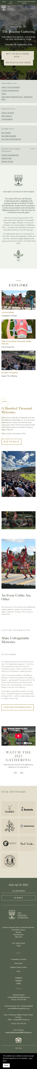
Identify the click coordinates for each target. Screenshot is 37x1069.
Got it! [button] (6, 1065)
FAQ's (4, 94)
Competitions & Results (18, 959)
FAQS (19, 946)
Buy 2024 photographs (11, 139)
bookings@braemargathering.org (18, 997)
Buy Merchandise (9, 136)
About (4, 1)
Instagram (18, 980)
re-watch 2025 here (18, 62)
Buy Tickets (10, 2)
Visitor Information (10, 90)
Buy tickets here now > (17, 55)
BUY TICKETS (11, 442)
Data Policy (18, 1048)
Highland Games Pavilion (22, 2)
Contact (33, 1)
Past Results (7, 116)
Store (18, 971)
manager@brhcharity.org (21, 1019)
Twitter (18, 983)
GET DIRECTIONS (18, 943)
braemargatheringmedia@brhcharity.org (18, 1032)
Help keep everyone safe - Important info (17, 98)
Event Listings (8, 113)
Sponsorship (7, 119)
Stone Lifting (7, 161)
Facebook (18, 978)
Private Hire (7, 158)
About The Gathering (11, 87)
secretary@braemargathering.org (18, 1008)
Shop (28, 1)
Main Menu (33, 7)
